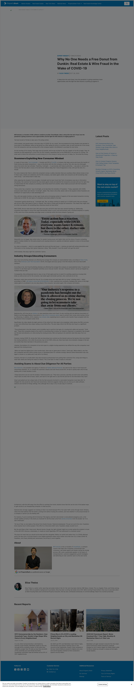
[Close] (131, 684)
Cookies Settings (102, 684)
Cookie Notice (46, 686)
